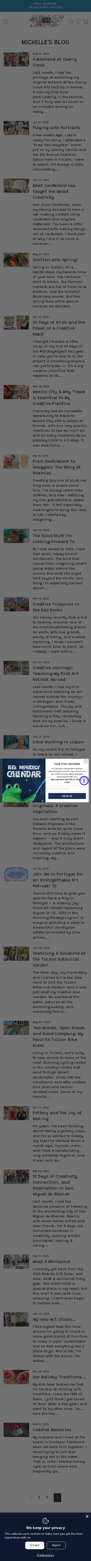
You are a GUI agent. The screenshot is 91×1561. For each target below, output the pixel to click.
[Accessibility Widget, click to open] (84, 780)
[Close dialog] (86, 761)
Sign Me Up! (67, 796)
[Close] (87, 1516)
